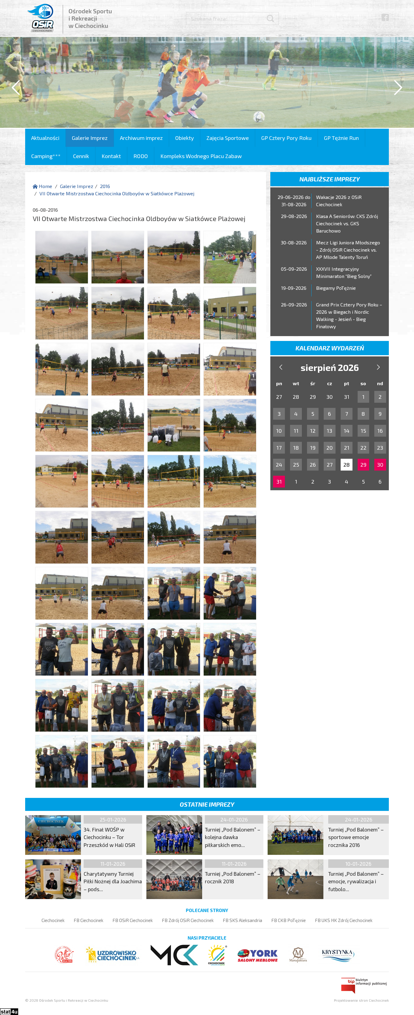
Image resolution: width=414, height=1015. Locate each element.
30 (380, 464)
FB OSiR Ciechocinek (132, 920)
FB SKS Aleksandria (242, 920)
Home (45, 186)
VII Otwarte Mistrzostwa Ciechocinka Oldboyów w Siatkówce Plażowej (116, 193)
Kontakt (111, 156)
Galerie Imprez (90, 137)
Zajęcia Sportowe (227, 137)
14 (346, 430)
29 (363, 464)
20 (329, 447)
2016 (105, 186)
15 (363, 430)
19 (313, 447)
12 (313, 430)
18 (296, 447)
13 (329, 430)
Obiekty (184, 137)
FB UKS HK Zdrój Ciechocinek (343, 920)
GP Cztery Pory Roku (286, 137)
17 (279, 447)
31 (279, 481)
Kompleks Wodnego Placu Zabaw (201, 156)
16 (380, 430)
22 (363, 447)
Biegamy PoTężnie (336, 288)
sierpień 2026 (330, 367)
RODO (140, 156)
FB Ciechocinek (88, 920)
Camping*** (46, 156)
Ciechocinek (53, 920)
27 (329, 464)
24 (279, 464)
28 (346, 464)
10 (279, 430)
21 (346, 447)
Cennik (81, 156)
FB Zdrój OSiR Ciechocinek (188, 920)
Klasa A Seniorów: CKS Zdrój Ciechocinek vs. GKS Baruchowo (347, 223)
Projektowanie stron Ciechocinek (361, 1000)
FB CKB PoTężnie (288, 920)
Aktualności (45, 137)
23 (380, 447)
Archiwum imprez (141, 137)
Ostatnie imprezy (207, 804)
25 (296, 464)
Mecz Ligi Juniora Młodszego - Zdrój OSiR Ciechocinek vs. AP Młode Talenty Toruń (348, 250)
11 (296, 430)
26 (313, 464)
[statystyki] (9, 1011)
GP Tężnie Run (341, 137)
